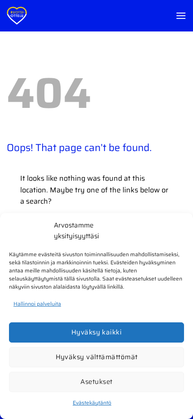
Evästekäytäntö (92, 402)
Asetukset (96, 381)
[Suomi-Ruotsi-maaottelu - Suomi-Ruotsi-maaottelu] (25, 15)
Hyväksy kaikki (96, 332)
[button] (180, 15)
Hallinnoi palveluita (37, 303)
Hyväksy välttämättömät (97, 357)
